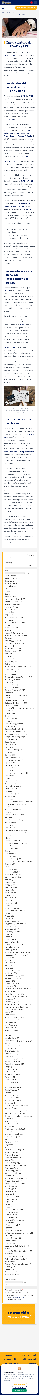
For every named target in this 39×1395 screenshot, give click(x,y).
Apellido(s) (9, 563)
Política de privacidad (28, 1355)
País (7, 570)
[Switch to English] (31, 2)
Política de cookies (10, 1359)
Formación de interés (14, 1290)
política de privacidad (18, 1297)
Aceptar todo (19, 1390)
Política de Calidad (29, 1359)
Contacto (32, 1363)
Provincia (30, 573)
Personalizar (19, 1387)
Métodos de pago (9, 1355)
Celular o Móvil (11, 1280)
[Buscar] (35, 2)
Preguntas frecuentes (11, 1363)
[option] (20, 576)
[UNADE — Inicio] (6, 2)
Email (30, 565)
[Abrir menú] (2, 7)
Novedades (10, 12)
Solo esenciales (19, 1384)
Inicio (3, 12)
